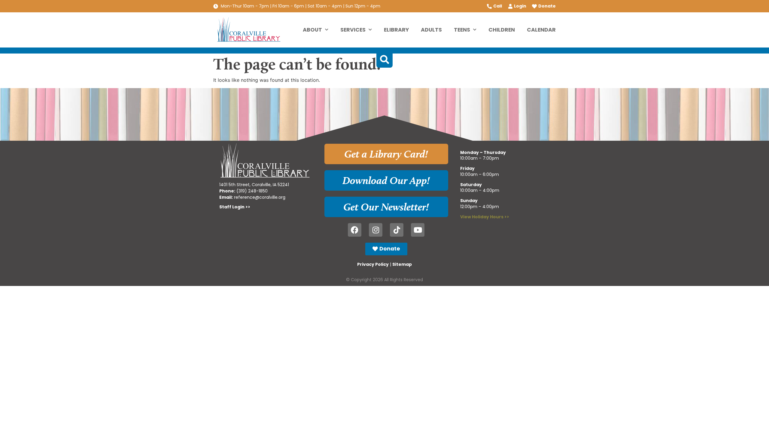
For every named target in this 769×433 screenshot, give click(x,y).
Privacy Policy (373, 264)
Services (353, 29)
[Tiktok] (396, 230)
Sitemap (402, 264)
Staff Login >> (234, 207)
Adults (431, 29)
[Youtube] (417, 230)
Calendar (541, 29)
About (312, 29)
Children (501, 29)
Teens (462, 29)
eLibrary (396, 29)
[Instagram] (375, 230)
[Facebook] (354, 230)
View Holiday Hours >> (484, 217)
